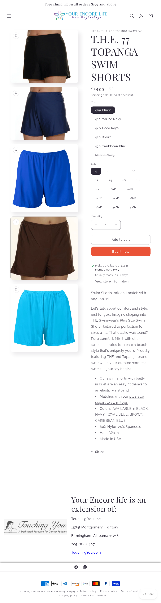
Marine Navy (107, 156)
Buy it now (121, 252)
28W (98, 207)
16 (126, 181)
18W (112, 189)
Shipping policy (68, 595)
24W (115, 198)
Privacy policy (108, 591)
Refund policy (87, 591)
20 (97, 189)
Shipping (96, 95)
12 (96, 180)
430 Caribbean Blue (110, 146)
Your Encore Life (40, 591)
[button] (8, 16)
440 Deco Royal (107, 128)
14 (112, 181)
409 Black (103, 110)
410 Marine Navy (108, 119)
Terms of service (131, 591)
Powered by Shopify (63, 591)
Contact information (94, 595)
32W (133, 207)
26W (132, 198)
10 (134, 171)
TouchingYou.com (86, 552)
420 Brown (103, 137)
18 (138, 180)
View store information (112, 281)
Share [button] (99, 451)
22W (98, 198)
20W (129, 189)
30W (116, 207)
